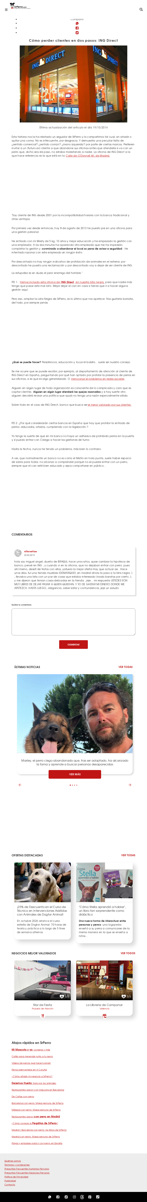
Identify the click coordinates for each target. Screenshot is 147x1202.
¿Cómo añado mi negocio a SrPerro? (32, 1076)
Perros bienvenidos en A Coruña (29, 1069)
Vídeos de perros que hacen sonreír (31, 1063)
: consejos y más (31, 1049)
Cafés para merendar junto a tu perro (32, 1056)
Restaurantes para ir (36, 1116)
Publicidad (10, 1180)
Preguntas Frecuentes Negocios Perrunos (26, 1172)
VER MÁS (75, 774)
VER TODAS (125, 667)
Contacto (9, 1184)
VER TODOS (128, 953)
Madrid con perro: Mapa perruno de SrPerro (36, 1136)
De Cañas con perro (23, 1096)
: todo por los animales (34, 1083)
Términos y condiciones (17, 1164)
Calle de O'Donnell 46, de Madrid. (88, 155)
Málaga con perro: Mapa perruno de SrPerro (36, 1109)
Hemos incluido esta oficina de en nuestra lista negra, (62, 282)
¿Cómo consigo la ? (35, 1123)
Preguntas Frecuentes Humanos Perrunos (26, 1168)
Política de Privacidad (16, 1176)
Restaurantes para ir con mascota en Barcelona (38, 1089)
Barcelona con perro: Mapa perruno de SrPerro (37, 1103)
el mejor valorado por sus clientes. (109, 404)
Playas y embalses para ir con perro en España (37, 1143)
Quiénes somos (12, 1160)
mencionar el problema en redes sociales (97, 379)
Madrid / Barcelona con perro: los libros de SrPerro (39, 1130)
